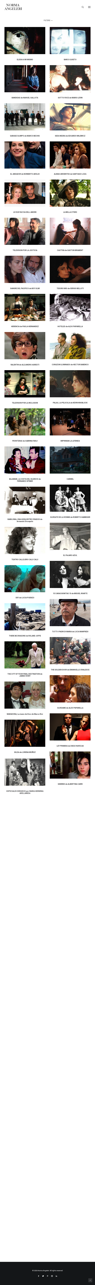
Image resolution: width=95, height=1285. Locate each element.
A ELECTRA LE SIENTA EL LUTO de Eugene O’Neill (70, 1127)
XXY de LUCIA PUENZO (25, 598)
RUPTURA (25, 907)
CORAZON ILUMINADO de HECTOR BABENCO (70, 365)
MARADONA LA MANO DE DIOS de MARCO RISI (25, 1025)
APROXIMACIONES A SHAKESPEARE (25, 831)
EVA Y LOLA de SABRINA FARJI (25, 1064)
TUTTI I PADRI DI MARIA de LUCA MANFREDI (70, 632)
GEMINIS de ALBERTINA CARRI (70, 784)
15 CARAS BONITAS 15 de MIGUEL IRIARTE (70, 593)
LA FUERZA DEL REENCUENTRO (70, 898)
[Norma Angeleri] (47, 7)
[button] (89, 7)
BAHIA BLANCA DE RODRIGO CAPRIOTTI (70, 1242)
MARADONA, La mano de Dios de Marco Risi (25, 714)
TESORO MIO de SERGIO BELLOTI (70, 288)
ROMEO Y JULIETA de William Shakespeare (24, 1102)
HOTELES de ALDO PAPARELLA (70, 326)
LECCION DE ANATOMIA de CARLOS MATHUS (70, 937)
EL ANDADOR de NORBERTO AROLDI (25, 174)
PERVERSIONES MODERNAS (70, 822)
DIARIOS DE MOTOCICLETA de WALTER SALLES (25, 1218)
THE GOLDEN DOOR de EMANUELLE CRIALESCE (70, 670)
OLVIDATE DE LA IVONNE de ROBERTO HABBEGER (70, 517)
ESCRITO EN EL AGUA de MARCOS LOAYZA (25, 1180)
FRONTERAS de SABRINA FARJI (24, 441)
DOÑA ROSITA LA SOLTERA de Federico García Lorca (25, 1141)
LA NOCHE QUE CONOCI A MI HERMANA (70, 860)
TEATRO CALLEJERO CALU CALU (25, 560)
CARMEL (70, 479)
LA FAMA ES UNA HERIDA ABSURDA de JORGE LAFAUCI (24, 986)
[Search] (81, 7)
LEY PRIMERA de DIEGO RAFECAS (70, 746)
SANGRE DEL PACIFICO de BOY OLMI (25, 288)
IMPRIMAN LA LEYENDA (70, 441)
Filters (47, 20)
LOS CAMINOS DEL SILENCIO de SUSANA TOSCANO (25, 946)
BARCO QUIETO (70, 60)
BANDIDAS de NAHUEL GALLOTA (25, 98)
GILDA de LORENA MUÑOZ (25, 752)
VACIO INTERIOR (25, 869)
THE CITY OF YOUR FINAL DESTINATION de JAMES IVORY (24, 675)
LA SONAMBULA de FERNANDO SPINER (70, 1051)
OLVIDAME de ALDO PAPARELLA (70, 708)
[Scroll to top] (90, 1280)
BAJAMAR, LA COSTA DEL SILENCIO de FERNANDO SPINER (25, 480)
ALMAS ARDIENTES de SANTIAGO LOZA (70, 174)
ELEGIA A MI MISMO (25, 60)
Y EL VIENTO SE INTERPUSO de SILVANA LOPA (70, 1013)
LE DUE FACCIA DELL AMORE (24, 212)
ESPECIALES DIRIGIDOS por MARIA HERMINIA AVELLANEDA (24, 791)
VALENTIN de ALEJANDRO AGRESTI (25, 365)
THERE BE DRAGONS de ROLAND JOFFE (25, 636)
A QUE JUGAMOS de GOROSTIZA (70, 975)
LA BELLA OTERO (70, 212)
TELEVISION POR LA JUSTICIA (25, 250)
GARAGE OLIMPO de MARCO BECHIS (25, 136)
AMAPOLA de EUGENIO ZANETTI (25, 1256)
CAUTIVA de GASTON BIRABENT (70, 250)
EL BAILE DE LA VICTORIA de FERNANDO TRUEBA (70, 1204)
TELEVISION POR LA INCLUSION (25, 403)
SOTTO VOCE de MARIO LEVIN (70, 98)
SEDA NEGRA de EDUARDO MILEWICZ (70, 136)
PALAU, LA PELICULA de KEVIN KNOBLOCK (70, 403)
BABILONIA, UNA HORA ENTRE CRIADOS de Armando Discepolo (25, 520)
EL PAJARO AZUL (70, 555)
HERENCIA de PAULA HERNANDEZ (25, 326)
